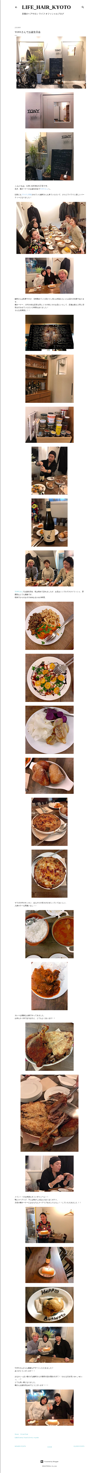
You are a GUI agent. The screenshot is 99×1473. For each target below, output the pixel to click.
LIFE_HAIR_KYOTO (46, 7)
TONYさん (19, 592)
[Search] (82, 6)
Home (49, 1447)
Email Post (24, 1434)
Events (20, 1437)
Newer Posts (20, 1446)
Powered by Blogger (51, 1461)
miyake (36, 1437)
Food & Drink (28, 1437)
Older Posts (79, 1446)
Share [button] (17, 1434)
